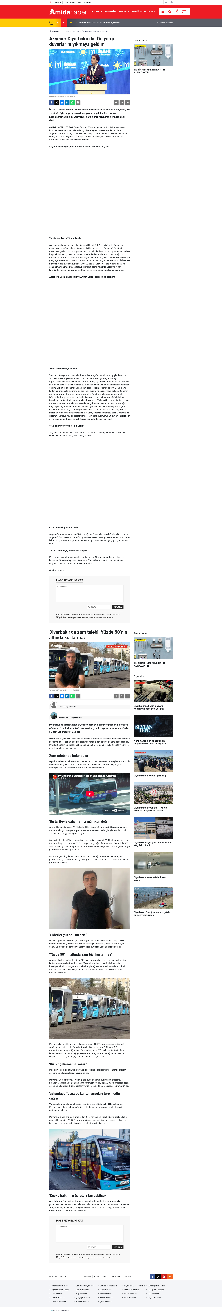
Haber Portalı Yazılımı (61, 1310)
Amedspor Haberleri (156, 1286)
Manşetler (58, 2)
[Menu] (163, 11)
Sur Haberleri (105, 1290)
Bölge (151, 11)
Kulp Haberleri (81, 1294)
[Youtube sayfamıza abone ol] (164, 1276)
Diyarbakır (97, 11)
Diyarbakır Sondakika (108, 1286)
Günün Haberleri (69, 2)
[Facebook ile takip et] (152, 1276)
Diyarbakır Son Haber (60, 1290)
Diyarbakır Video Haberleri (134, 1286)
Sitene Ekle (87, 2)
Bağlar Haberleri (82, 1290)
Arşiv (79, 2)
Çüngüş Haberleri (83, 1298)
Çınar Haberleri (106, 1301)
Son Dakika (110, 11)
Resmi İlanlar (139, 11)
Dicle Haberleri (130, 1298)
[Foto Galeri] (171, 2)
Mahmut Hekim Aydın (68, 717)
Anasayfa (55, 31)
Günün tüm (165, 22)
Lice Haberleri (57, 1294)
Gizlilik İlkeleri (115, 1277)
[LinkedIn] (67, 102)
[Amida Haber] (68, 11)
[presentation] (57, 22)
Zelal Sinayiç (64, 706)
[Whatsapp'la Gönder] (72, 102)
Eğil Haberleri (153, 1294)
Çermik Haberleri (58, 1298)
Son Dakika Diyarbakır (84, 1286)
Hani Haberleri (105, 1294)
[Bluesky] (62, 102)
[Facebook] (51, 102)
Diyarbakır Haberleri (60, 1286)
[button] (116, 102)
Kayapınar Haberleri (156, 1290)
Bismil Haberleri (106, 1298)
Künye (96, 1277)
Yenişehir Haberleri (131, 1290)
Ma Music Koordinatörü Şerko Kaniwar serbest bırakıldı (101, 22)
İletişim (104, 1277)
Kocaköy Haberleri (59, 1301)
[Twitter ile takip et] (158, 1276)
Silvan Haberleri (82, 1301)
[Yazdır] (78, 102)
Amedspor (124, 11)
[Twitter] (56, 102)
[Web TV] (166, 2)
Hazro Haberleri (130, 1294)
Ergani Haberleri (154, 1298)
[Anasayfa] (50, 2)
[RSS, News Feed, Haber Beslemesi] (170, 1276)
